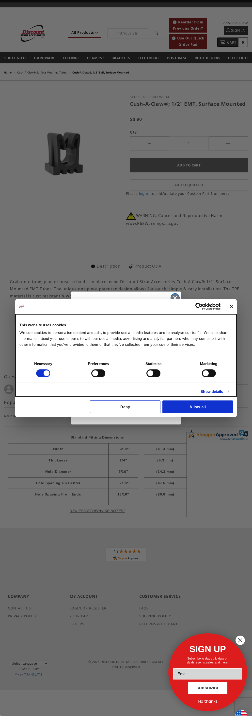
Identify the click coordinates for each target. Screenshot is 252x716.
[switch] (98, 373)
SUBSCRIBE (207, 688)
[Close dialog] (175, 298)
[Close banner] (231, 306)
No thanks (208, 701)
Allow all (197, 407)
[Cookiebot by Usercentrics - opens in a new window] (198, 306)
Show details (212, 391)
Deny (125, 407)
